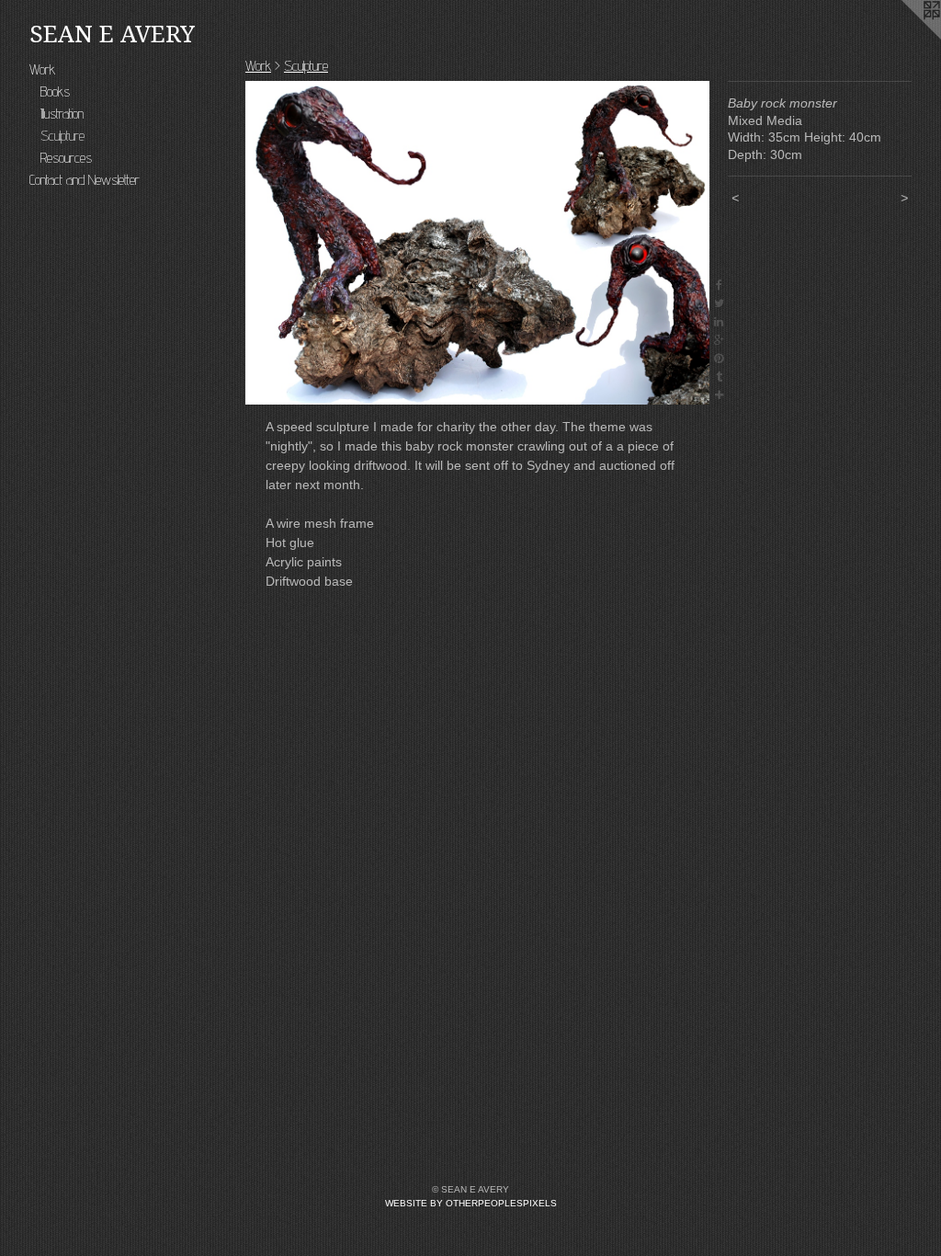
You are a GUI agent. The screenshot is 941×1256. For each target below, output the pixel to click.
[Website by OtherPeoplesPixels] (904, 37)
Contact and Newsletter (84, 179)
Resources (66, 157)
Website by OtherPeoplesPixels (471, 1203)
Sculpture (62, 135)
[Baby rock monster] (477, 243)
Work (42, 69)
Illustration (62, 113)
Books (55, 91)
